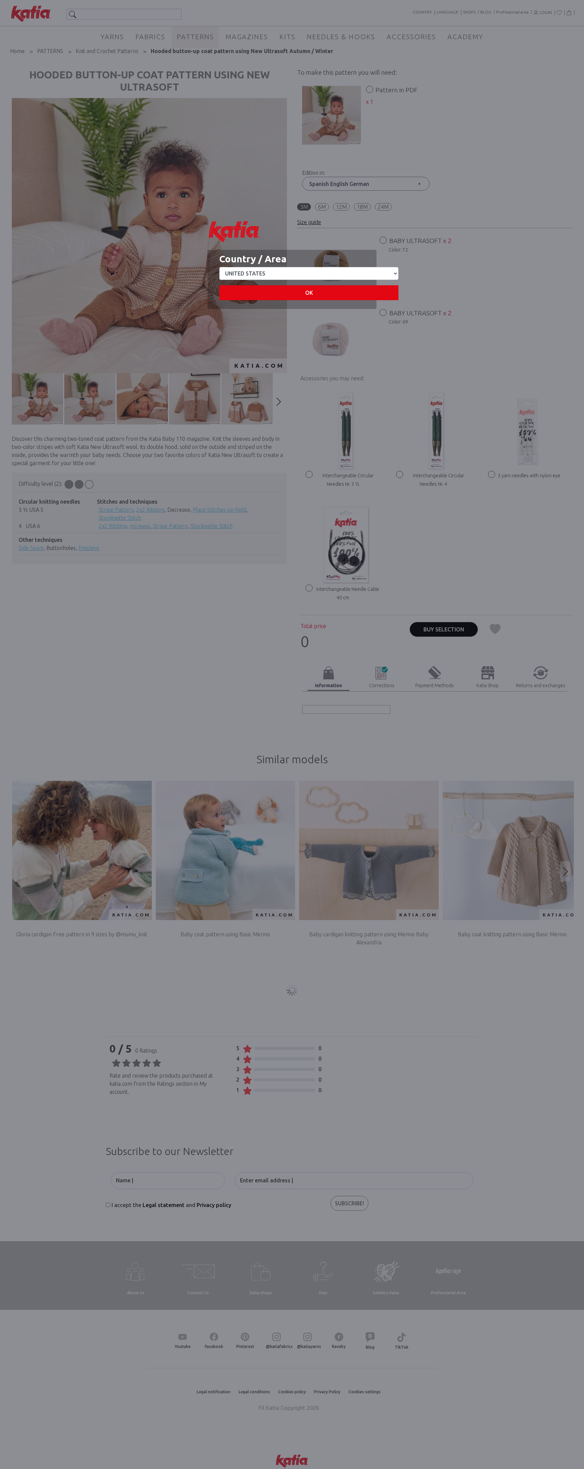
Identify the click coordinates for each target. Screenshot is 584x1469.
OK (309, 293)
